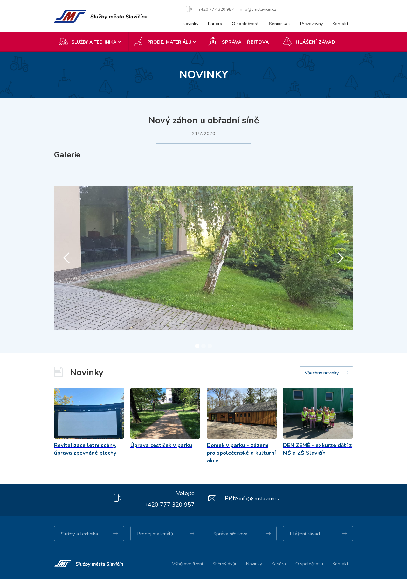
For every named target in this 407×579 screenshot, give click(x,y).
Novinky (190, 24)
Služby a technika (79, 534)
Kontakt (340, 24)
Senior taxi (280, 24)
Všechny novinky (322, 373)
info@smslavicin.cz (259, 498)
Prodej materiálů (155, 534)
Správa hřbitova (245, 42)
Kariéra (215, 24)
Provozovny (311, 24)
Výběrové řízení (187, 564)
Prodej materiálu (169, 42)
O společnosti (245, 24)
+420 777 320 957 (169, 504)
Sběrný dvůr (224, 564)
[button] (91, 41)
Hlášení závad (315, 42)
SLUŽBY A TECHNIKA (94, 42)
